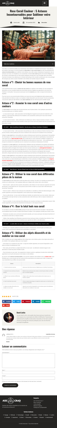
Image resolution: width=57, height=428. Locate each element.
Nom (3, 370)
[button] (52, 63)
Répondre (8, 341)
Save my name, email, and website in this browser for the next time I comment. (22, 381)
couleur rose (48, 256)
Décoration (44, 22)
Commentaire (5, 352)
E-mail (4, 375)
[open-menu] (44, 3)
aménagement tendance (45, 148)
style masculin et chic (17, 138)
